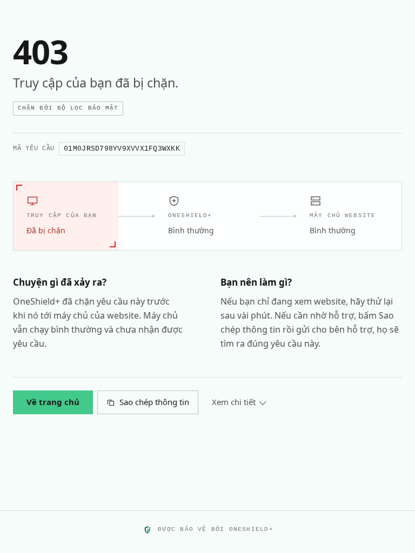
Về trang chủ (52, 401)
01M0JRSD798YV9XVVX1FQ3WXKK (122, 149)
